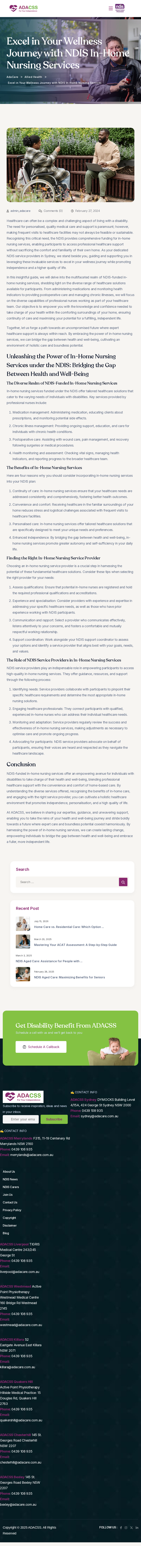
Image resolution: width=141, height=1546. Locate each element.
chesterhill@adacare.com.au (20, 1462)
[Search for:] (72, 881)
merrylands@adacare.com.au (31, 1155)
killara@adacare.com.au (17, 1367)
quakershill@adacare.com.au (21, 1420)
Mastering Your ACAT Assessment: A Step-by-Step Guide (75, 945)
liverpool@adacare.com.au (19, 1272)
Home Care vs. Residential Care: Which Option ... (69, 927)
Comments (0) (53, 211)
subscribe (54, 1119)
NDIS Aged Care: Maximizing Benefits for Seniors (69, 977)
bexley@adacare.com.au (18, 1504)
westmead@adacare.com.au (21, 1325)
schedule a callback (43, 1047)
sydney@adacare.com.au (99, 1116)
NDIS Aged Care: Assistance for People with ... (49, 961)
